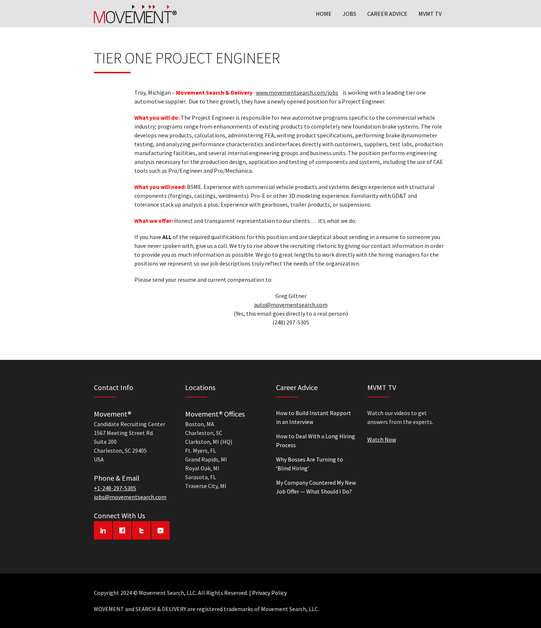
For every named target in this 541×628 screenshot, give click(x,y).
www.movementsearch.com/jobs (297, 92)
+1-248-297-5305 (115, 488)
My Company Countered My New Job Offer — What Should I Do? (316, 487)
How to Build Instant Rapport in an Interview (313, 417)
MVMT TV (430, 13)
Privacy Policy (269, 592)
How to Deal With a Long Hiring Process (315, 440)
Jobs (349, 13)
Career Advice (387, 13)
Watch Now (381, 439)
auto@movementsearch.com (291, 304)
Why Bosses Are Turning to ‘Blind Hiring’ (309, 464)
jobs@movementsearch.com (130, 497)
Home (324, 13)
